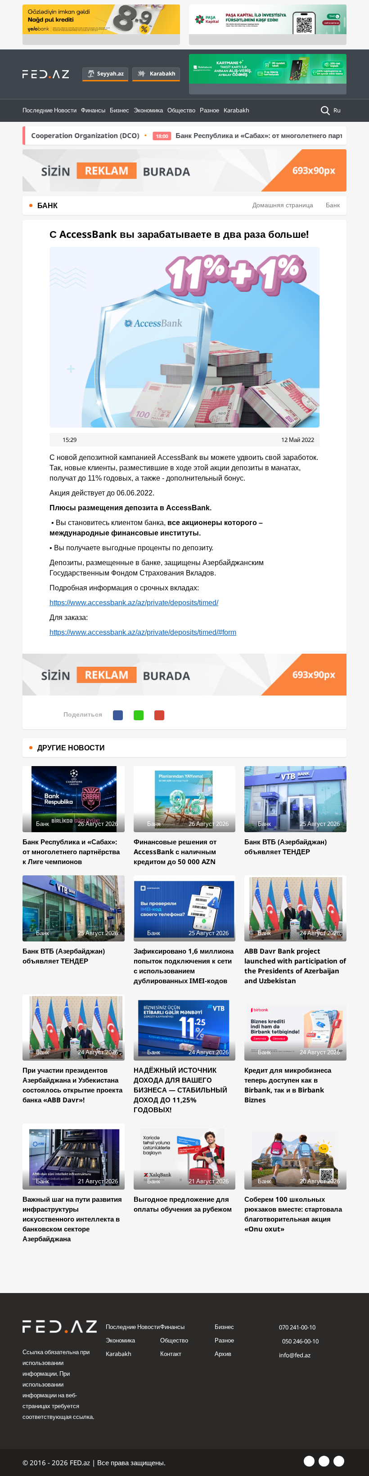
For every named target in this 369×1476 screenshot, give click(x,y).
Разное (209, 110)
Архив (223, 1354)
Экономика (148, 110)
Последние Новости (49, 110)
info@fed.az (294, 1355)
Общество (181, 110)
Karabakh (163, 73)
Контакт (170, 1354)
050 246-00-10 (300, 1341)
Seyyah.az (110, 73)
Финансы (93, 110)
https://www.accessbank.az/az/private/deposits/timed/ (134, 602)
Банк (333, 205)
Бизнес (119, 110)
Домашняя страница (282, 205)
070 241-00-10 (297, 1327)
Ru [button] (337, 110)
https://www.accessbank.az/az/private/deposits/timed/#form (143, 632)
